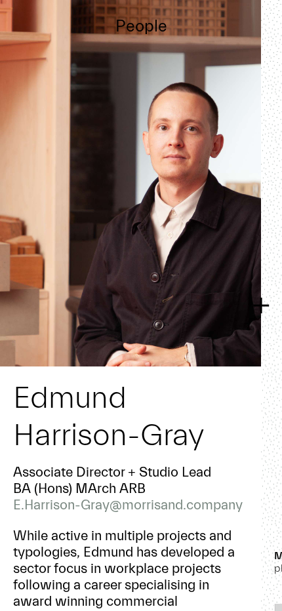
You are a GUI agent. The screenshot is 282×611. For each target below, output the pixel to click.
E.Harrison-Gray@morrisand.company (128, 505)
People (141, 26)
